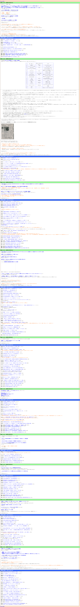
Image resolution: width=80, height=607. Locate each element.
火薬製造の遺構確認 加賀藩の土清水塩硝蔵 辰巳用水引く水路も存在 (15, 54)
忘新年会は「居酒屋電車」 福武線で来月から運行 (10, 237)
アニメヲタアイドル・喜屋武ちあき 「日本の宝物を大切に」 (12, 364)
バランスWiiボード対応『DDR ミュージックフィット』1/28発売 (13, 226)
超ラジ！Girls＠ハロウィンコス (5, 394)
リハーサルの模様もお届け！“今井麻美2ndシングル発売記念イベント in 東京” (14, 220)
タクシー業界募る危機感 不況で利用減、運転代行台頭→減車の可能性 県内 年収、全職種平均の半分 (18, 417)
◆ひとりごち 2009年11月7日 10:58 (7, 388)
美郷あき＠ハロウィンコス (5, 395)
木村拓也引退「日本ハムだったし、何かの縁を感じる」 (11, 353)
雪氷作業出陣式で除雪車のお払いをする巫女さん (10, 56)
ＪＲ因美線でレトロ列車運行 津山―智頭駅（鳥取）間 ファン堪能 (13, 380)
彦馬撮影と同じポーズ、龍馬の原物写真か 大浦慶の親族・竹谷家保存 (15, 430)
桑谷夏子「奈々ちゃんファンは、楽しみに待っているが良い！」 (11, 552)
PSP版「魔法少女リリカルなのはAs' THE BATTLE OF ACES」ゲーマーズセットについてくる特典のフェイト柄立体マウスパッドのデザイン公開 (22, 251)
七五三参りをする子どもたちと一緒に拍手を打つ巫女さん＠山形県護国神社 (14, 603)
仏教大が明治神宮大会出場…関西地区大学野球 (10, 520)
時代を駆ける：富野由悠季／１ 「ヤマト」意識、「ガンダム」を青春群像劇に (15, 525)
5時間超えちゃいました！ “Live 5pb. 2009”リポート (10, 213)
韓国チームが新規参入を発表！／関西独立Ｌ (9, 39)
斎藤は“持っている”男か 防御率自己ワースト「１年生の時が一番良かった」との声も (15, 524)
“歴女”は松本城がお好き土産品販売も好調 (9, 315)
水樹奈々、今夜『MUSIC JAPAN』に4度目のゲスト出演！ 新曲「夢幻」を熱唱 (14, 588)
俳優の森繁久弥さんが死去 (7, 306)
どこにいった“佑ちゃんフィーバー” (8, 523)
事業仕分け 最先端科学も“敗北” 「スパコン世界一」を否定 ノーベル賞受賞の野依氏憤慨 (16, 44)
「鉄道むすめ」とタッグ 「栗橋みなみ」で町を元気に (12, 537)
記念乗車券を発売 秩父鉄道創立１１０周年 (9, 488)
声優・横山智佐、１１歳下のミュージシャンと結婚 (10, 482)
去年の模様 (3, 18)
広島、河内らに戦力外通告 (7, 575)
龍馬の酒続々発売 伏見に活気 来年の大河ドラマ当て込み (12, 50)
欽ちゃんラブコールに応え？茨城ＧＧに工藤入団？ (10, 409)
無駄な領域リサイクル (38, 273)
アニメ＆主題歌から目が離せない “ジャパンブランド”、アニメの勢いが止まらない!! (15, 166)
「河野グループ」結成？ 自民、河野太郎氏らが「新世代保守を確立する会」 (14, 230)
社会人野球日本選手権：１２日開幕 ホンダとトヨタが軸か (12, 296)
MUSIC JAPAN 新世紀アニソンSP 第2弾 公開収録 (12, 60)
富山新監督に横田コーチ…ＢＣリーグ (8, 42)
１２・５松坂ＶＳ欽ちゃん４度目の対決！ (9, 585)
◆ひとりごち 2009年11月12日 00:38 (7, 182)
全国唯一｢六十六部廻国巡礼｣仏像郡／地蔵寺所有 (12, 429)
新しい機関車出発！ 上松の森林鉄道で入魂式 (10, 378)
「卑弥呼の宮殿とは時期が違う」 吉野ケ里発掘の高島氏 (10, 333)
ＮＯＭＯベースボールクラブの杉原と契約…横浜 (10, 159)
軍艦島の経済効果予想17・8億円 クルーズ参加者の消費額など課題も (13, 369)
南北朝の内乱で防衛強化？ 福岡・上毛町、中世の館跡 (13, 383)
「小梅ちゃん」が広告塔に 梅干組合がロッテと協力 (11, 318)
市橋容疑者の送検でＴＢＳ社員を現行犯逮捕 (9, 168)
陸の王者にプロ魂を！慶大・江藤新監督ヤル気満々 (10, 204)
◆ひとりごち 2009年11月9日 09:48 (7, 337)
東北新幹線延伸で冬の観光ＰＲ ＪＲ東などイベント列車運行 (12, 373)
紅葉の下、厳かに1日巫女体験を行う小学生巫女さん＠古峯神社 (12, 604)
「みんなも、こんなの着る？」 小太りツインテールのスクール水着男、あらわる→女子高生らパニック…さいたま (17, 273)
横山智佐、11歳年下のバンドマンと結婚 (7, 509)
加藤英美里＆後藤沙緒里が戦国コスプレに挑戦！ (11, 261)
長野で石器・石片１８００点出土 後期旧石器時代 (12, 178)
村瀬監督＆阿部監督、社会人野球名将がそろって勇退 (11, 211)
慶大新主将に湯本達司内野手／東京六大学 (9, 205)
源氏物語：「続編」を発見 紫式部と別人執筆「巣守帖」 (13, 544)
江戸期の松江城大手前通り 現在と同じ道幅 (11, 244)
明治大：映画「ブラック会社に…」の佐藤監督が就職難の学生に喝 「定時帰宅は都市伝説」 (16, 529)
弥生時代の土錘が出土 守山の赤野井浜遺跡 (11, 599)
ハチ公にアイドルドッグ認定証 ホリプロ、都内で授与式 (11, 313)
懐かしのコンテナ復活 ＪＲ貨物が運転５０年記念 (10, 377)
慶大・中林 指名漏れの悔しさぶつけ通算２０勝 (9, 580)
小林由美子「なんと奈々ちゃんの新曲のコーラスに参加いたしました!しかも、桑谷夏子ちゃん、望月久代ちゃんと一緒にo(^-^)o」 (21, 553)
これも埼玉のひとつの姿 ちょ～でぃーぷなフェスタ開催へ (13, 419)
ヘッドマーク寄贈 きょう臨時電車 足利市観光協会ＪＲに (12, 593)
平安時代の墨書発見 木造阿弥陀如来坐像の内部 (12, 426)
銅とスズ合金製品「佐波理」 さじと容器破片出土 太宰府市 (14, 425)
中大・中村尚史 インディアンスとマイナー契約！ (10, 573)
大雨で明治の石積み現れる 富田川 (10, 386)
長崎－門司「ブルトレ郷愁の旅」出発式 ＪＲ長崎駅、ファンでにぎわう (14, 328)
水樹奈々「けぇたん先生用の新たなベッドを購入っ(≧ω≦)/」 (10, 254)
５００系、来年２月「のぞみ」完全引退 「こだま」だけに (12, 541)
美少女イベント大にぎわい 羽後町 (8, 413)
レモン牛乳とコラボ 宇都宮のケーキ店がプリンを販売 (12, 170)
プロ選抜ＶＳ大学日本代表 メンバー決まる (9, 201)
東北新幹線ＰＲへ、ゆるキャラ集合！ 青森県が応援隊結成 (12, 175)
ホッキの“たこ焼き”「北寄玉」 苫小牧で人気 (10, 534)
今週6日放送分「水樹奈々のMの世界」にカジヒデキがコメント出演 (11, 504)
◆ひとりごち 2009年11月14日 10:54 (7, 2)
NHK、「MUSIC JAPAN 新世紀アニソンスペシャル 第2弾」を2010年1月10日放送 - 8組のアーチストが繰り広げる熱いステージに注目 (20, 7)
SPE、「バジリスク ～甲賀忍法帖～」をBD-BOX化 (11, 454)
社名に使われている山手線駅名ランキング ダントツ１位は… (12, 374)
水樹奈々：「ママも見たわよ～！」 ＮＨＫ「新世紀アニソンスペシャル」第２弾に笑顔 (14, 6)
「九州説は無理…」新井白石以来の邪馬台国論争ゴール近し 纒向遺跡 (15, 240)
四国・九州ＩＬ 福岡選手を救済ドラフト (9, 577)
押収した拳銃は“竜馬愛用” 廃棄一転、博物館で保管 (13, 246)
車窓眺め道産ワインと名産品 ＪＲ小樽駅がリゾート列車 (11, 487)
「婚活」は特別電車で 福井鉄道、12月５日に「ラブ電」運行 (12, 490)
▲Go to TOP (2, 1)
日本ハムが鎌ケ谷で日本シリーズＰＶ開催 (9, 404)
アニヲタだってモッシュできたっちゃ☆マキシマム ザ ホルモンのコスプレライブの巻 (15, 299)
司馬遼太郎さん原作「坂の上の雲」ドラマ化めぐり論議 (11, 414)
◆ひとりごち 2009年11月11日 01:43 (7, 250)
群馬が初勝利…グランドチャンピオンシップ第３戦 (10, 583)
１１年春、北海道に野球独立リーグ (8, 291)
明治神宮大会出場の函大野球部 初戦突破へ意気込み (11, 293)
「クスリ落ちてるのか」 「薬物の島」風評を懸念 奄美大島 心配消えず (14, 322)
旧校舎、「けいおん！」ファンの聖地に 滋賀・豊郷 (11, 312)
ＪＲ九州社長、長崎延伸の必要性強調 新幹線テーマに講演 (12, 239)
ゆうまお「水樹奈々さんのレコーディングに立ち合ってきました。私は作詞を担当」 (14, 555)
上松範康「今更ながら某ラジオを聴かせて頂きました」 (9, 256)
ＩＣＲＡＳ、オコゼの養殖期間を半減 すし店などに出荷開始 (13, 457)
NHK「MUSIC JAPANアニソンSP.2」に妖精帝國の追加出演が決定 (11, 467)
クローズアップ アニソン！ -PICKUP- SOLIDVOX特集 (9, 507)
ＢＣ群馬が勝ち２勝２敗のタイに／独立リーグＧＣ (10, 516)
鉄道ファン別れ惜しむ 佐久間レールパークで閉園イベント (12, 596)
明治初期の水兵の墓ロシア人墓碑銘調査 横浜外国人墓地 (13, 460)
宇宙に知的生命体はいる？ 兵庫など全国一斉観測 (10, 366)
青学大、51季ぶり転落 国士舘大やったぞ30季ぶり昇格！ (11, 346)
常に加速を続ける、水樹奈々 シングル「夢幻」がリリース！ (10, 390)
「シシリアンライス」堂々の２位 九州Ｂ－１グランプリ (12, 361)
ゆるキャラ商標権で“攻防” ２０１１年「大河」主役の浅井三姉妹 (12, 367)
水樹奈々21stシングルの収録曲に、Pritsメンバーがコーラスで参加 (11, 548)
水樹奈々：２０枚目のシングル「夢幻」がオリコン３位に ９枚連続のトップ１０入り (13, 501)
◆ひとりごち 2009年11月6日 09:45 (7, 434)
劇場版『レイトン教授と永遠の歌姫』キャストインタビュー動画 (10, 340)
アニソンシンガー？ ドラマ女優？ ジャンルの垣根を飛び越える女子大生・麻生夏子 (15, 163)
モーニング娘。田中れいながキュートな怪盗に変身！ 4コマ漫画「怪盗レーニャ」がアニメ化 (17, 223)
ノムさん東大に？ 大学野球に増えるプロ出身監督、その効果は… (13, 349)
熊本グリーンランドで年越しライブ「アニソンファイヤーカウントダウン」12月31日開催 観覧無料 (15, 191)
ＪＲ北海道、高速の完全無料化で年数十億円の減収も (11, 173)
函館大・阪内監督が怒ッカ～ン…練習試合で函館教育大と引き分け (13, 582)
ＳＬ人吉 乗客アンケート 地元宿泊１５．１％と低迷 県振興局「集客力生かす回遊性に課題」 (17, 423)
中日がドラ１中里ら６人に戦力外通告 (8, 518)
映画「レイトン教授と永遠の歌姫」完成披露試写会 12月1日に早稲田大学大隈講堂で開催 (14, 186)
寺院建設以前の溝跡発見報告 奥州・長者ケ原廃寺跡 (13, 600)
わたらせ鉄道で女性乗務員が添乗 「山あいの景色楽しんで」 (12, 325)
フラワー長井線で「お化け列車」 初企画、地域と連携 (11, 591)
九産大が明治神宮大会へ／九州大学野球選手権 (10, 478)
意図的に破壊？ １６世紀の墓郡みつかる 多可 (12, 428)
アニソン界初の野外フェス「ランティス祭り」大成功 (9, 557)
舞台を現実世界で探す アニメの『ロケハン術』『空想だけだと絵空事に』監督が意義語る (17, 528)
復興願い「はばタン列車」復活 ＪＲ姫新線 (9, 493)
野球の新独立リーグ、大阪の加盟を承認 (9, 290)
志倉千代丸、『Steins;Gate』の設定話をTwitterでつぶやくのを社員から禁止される (13, 259)
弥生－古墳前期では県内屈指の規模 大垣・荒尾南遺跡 (13, 241)
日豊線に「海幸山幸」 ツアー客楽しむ (9, 330)
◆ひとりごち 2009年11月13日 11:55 (7, 58)
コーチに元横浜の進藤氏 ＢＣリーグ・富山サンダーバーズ (12, 43)
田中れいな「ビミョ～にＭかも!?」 (9, 224)
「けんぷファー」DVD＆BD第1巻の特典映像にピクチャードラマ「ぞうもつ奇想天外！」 (14, 442)
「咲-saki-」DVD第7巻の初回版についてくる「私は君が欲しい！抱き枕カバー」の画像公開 (14, 438)
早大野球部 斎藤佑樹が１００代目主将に (9, 401)
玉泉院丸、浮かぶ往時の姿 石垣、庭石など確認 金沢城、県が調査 (15, 53)
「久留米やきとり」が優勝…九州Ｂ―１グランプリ (11, 360)
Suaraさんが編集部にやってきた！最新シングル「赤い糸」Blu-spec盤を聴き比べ (14, 216)
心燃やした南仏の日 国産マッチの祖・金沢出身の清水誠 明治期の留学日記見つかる (17, 497)
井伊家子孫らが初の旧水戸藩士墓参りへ (9, 47)
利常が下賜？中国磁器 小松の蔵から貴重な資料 (12, 495)
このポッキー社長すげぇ (11, 558)
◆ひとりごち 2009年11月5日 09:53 (7, 464)
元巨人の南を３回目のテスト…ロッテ (8, 356)
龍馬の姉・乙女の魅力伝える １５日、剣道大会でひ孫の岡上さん (13, 48)
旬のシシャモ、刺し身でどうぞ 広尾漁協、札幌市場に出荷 (12, 485)
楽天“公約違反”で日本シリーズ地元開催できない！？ (11, 288)
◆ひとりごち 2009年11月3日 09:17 (7, 499)
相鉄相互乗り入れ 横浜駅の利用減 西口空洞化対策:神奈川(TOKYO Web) (14, 594)
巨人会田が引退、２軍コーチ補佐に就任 (9, 355)
